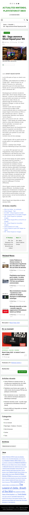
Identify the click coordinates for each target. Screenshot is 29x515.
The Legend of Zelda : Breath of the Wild (14, 488)
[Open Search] (24, 20)
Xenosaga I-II (5, 502)
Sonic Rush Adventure (10, 478)
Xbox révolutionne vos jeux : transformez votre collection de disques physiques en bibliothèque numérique (18, 294)
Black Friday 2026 (15, 322)
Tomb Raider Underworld (16, 496)
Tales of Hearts (22, 480)
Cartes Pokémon (6, 457)
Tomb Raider (22, 494)
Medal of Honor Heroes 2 (16, 464)
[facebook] (10, 4)
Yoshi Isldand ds (11, 502)
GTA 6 (12, 457)
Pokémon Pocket (13, 472)
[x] (14, 4)
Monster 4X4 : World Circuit (14, 466)
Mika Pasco (6, 42)
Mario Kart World (7, 464)
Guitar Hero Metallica (19, 456)
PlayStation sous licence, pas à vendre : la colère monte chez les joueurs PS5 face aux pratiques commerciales (17, 279)
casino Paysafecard (8, 509)
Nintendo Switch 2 (16, 362)
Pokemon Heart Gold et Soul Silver (13, 470)
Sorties (6, 432)
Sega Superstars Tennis (16, 476)
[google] (16, 4)
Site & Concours (8, 429)
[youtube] (18, 4)
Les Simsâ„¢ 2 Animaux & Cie (8, 462)
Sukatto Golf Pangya (14, 480)
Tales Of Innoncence (6, 482)
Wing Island (24, 500)
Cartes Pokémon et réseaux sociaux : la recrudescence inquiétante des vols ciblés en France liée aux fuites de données (18, 263)
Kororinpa (23, 460)
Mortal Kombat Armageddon (9, 468)
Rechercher (5, 369)
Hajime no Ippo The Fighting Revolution (10, 458)
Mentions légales (24, 507)
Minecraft (5, 466)
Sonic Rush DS (18, 478)
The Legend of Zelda (16, 482)
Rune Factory (12, 474)
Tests (5, 435)
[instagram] (12, 4)
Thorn (16, 494)
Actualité (6, 33)
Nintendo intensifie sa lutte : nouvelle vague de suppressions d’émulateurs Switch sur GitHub (15, 403)
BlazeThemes (23, 509)
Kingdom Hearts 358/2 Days (12, 460)
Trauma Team (19, 500)
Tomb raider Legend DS (6, 496)
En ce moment (5, 348)
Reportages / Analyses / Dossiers (10, 350)
